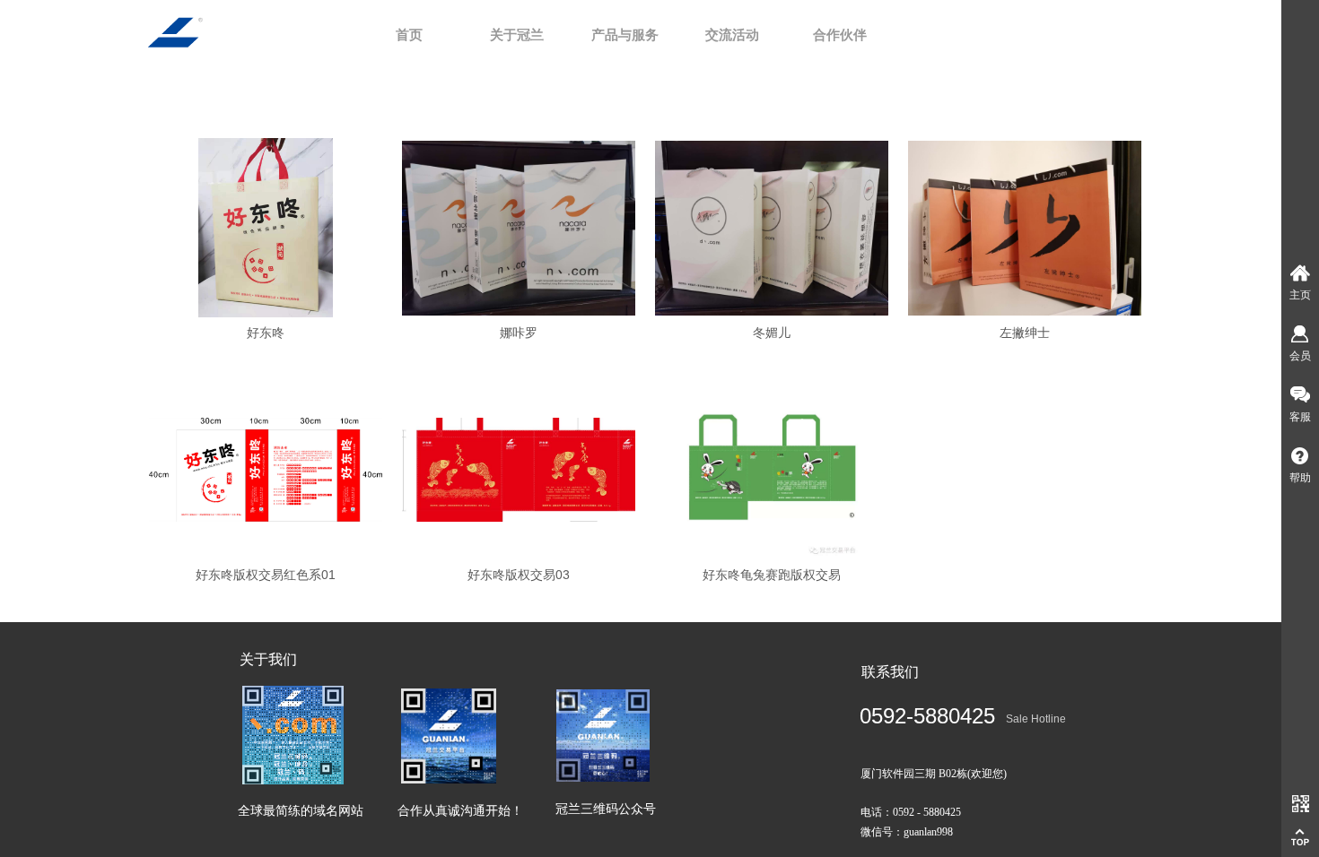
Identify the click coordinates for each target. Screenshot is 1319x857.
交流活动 (732, 35)
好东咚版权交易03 (518, 574)
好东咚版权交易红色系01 (266, 574)
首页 (409, 35)
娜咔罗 (518, 332)
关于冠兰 (517, 35)
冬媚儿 (772, 332)
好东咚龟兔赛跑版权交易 (772, 574)
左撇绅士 (1025, 332)
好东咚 (265, 332)
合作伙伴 (840, 35)
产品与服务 (625, 35)
